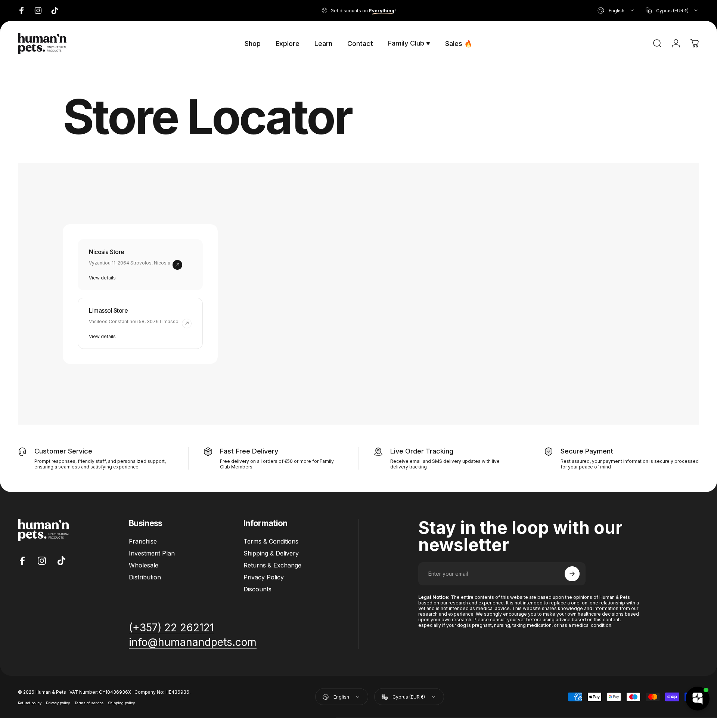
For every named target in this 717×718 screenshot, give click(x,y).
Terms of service (88, 702)
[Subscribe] (572, 573)
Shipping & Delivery (271, 553)
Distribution (145, 577)
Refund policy (29, 702)
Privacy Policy (263, 577)
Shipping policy (121, 702)
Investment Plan (152, 553)
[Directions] (177, 265)
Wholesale (143, 565)
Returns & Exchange (272, 565)
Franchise (143, 541)
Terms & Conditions (270, 541)
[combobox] (616, 10)
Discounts (257, 589)
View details (102, 278)
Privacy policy (58, 702)
